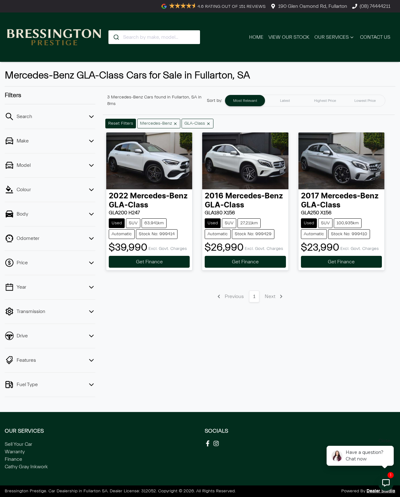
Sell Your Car (18, 444)
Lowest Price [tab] (365, 100)
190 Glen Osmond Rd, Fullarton (312, 6)
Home (256, 37)
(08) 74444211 (375, 6)
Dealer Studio (381, 491)
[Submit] (115, 37)
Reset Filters (120, 123)
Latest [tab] (285, 100)
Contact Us (375, 37)
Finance (13, 459)
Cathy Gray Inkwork (26, 467)
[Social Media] (209, 443)
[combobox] (154, 37)
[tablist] (305, 101)
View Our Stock (288, 37)
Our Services (331, 37)
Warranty (15, 452)
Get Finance (149, 262)
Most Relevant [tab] (245, 100)
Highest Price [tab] (325, 100)
